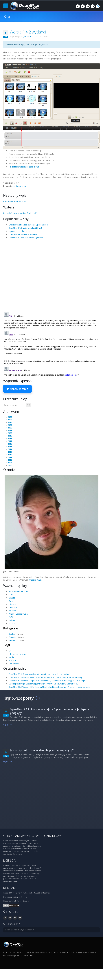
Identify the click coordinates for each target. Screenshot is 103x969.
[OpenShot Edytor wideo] (13, 944)
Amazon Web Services (18, 591)
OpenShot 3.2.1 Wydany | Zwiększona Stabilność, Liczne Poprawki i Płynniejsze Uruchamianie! (49, 687)
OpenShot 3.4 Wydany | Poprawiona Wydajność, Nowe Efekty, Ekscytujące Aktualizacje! (47, 680)
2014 (10, 449)
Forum (19, 901)
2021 (10, 430)
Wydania (12, 637)
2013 (10, 452)
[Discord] (88, 6)
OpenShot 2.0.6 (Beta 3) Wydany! (23, 234)
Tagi (6, 645)
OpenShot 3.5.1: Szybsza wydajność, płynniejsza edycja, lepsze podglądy (40, 674)
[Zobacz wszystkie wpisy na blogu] (38, 698)
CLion (11, 594)
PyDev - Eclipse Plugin (18, 614)
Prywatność (8, 956)
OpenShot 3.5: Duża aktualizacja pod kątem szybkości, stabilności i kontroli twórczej (45, 677)
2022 (10, 427)
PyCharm (12, 610)
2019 (10, 435)
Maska (11, 657)
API (10, 651)
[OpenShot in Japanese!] (51, 106)
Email (14, 901)
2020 (10, 433)
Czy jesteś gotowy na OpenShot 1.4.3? (19, 213)
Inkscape (12, 604)
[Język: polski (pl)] (98, 6)
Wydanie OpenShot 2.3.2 (19, 231)
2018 (10, 438)
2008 (10, 465)
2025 (10, 419)
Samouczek (14, 663)
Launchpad (13, 607)
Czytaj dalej (7, 724)
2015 (10, 446)
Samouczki (13, 640)
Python (12, 620)
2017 (10, 441)
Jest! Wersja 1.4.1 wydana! (14, 201)
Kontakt (10, 888)
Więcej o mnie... (35, 580)
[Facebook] (78, 6)
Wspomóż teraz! (18, 388)
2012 (10, 454)
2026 (10, 417)
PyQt (11, 617)
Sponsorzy (11, 924)
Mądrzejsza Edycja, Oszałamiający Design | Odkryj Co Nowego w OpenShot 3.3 (43, 683)
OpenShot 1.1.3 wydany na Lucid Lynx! (25, 228)
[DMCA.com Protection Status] (11, 905)
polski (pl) (28, 956)
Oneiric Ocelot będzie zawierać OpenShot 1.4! (28, 224)
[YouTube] (93, 6)
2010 (10, 460)
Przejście (12, 660)
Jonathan (27, 36)
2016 (10, 444)
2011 (10, 457)
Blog (7, 16)
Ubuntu (12, 623)
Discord (26, 901)
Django (12, 598)
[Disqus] (51, 275)
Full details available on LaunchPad (24, 166)
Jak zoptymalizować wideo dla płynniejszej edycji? (42, 750)
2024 (10, 422)
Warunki (18, 956)
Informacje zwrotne (17, 654)
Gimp (11, 601)
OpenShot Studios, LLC (60, 952)
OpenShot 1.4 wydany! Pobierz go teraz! (26, 237)
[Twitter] (83, 6)
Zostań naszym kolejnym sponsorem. (19, 930)
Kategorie (10, 628)
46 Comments (19, 186)
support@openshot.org (17, 897)
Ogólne (12, 634)
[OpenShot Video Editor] (24, 5)
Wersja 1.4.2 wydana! (28, 32)
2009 (10, 462)
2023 (10, 425)
